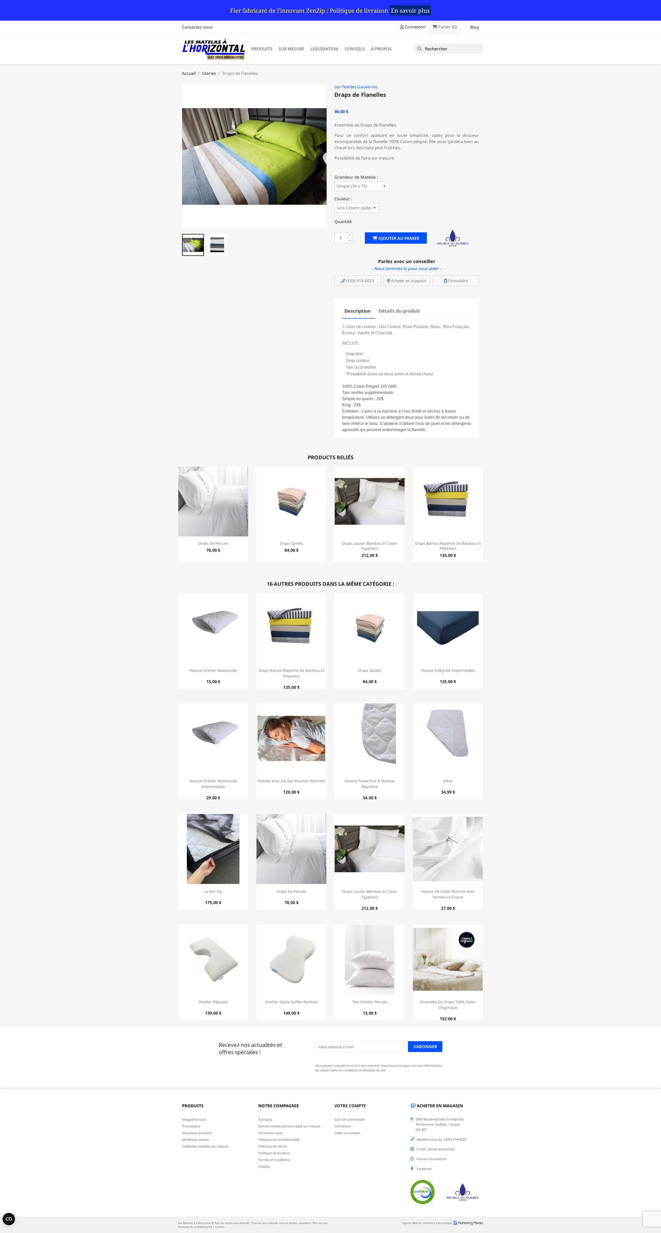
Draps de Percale (213, 543)
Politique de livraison (274, 1153)
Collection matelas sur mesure (205, 1146)
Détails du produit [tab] (399, 311)
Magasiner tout (194, 1119)
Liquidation (324, 49)
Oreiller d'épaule (213, 1001)
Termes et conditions (274, 1159)
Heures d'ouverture (431, 1159)
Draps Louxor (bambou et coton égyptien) (369, 546)
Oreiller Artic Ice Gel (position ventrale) (291, 780)
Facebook (424, 1168)
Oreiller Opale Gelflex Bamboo (291, 1001)
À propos (381, 49)
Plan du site (320, 1223)
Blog (474, 27)
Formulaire (457, 280)
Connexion (342, 1126)
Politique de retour (272, 1146)
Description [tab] (357, 311)
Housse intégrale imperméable (448, 670)
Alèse (448, 780)
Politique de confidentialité (279, 1139)
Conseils (355, 49)
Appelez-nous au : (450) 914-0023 (441, 1139)
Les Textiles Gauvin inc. (356, 87)
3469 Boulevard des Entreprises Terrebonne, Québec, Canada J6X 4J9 (440, 1124)
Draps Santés (291, 543)
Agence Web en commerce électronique (427, 1223)
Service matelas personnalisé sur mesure (289, 1126)
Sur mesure (291, 49)
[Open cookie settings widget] (9, 1219)
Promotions (191, 1126)
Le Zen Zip (213, 891)
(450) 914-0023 (359, 280)
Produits (261, 49)
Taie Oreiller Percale (369, 1001)
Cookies (264, 1166)
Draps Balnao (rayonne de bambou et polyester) (448, 546)
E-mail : (435, 1149)
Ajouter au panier (398, 238)
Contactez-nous (197, 27)
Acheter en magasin (408, 280)
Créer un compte (347, 1133)
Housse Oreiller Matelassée (213, 670)
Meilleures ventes (195, 1139)
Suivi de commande (349, 1119)
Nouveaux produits (197, 1133)
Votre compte (350, 1106)
